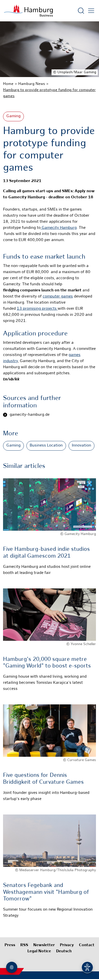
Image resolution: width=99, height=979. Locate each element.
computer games (58, 297)
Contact (86, 945)
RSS (24, 945)
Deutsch (64, 951)
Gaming (13, 116)
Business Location (46, 446)
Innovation (81, 446)
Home (8, 84)
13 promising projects (37, 309)
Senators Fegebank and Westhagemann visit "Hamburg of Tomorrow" (46, 892)
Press (10, 945)
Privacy (67, 945)
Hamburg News (31, 84)
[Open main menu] (91, 10)
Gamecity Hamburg (59, 228)
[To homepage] (28, 11)
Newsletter (44, 945)
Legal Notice (39, 951)
